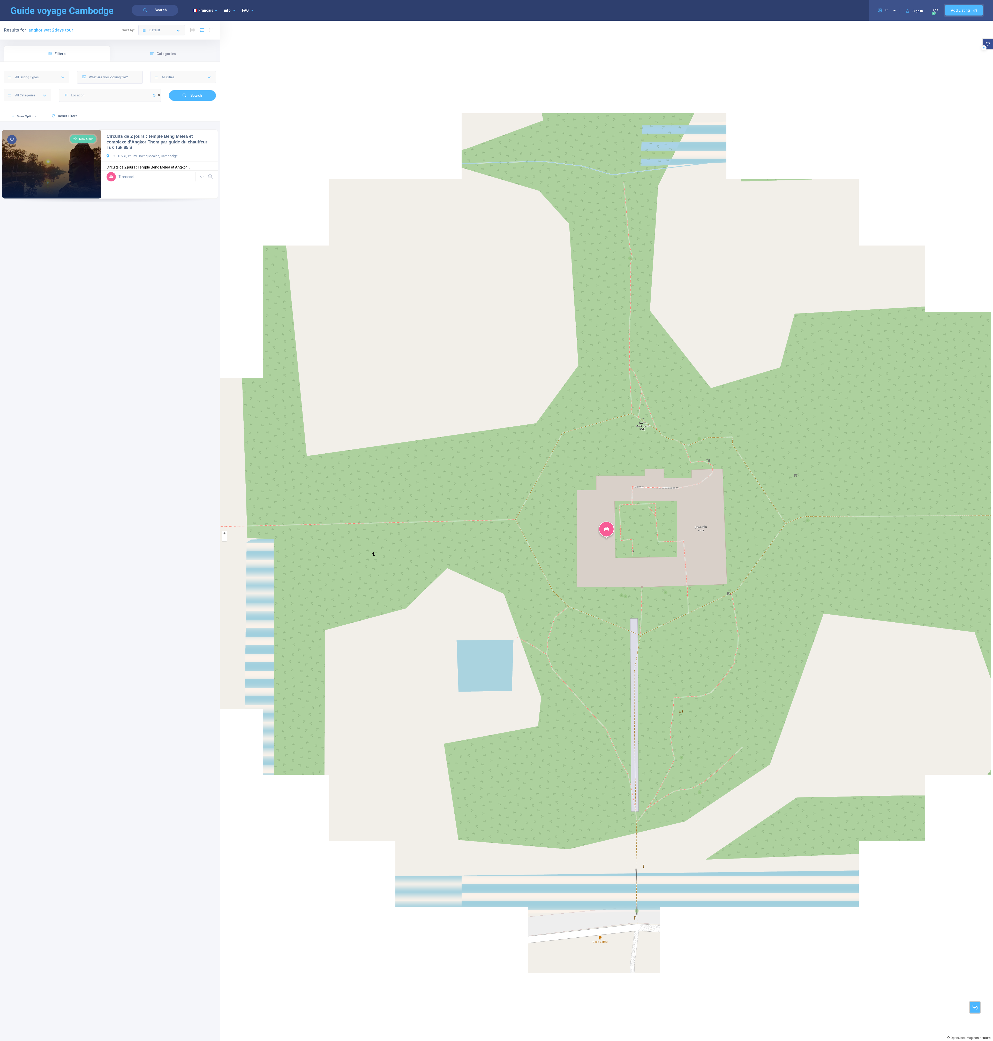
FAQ (245, 10)
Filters (60, 54)
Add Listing (961, 10)
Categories (166, 54)
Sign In (918, 11)
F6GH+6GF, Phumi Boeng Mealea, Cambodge (144, 156)
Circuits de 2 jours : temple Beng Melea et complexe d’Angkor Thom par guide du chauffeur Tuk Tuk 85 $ (157, 142)
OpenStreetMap (962, 1038)
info (227, 10)
